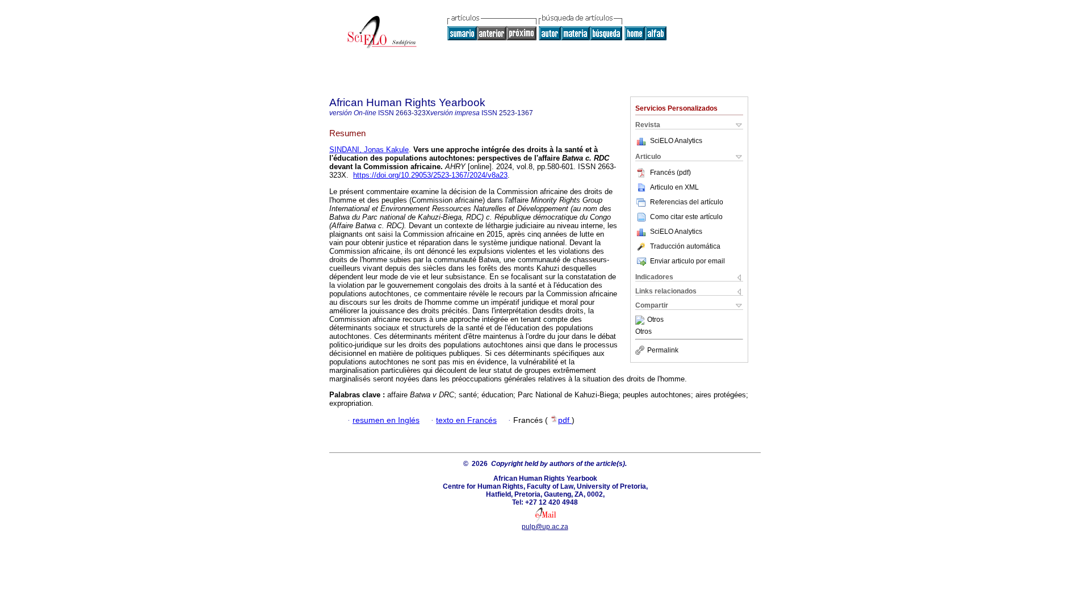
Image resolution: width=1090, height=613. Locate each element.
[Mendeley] (641, 320)
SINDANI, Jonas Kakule (369, 149)
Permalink (662, 350)
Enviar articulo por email (687, 261)
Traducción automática (685, 246)
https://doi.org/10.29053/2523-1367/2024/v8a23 (430, 175)
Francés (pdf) (670, 173)
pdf (565, 420)
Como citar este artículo (686, 217)
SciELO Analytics (676, 141)
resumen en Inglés (386, 420)
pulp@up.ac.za (545, 527)
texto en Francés (466, 420)
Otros (655, 320)
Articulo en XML (674, 187)
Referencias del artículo (686, 202)
